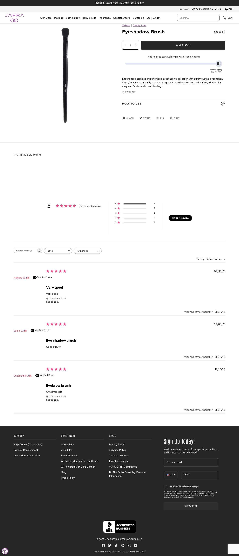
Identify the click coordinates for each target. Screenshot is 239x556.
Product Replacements (26, 450)
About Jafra (67, 444)
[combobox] (195, 18)
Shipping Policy (117, 450)
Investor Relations (119, 461)
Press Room (68, 477)
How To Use (131, 103)
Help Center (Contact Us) (28, 444)
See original (52, 301)
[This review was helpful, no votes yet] (216, 312)
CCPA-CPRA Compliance (123, 466)
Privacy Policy (117, 444)
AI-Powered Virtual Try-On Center (80, 461)
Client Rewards (69, 455)
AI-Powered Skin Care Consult (78, 466)
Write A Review (180, 217)
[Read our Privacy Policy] (216, 492)
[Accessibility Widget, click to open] (5, 551)
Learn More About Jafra (27, 455)
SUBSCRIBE (191, 506)
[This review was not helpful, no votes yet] (222, 312)
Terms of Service (118, 455)
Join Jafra (66, 450)
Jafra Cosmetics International (118, 539)
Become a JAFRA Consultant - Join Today (119, 3)
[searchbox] (25, 250)
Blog (63, 472)
